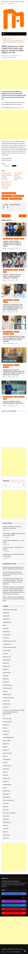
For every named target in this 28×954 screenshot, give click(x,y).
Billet (4, 625)
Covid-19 (5, 650)
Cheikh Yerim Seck (18, 107)
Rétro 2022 (5, 797)
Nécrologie (5, 759)
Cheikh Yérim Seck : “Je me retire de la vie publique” (19, 174)
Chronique (5, 634)
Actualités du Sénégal (7, 57)
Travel (4, 831)
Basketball (5, 622)
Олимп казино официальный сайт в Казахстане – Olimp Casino (12, 527)
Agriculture (5, 615)
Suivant (21, 215)
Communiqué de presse (8, 641)
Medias (4, 743)
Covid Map (21, 1)
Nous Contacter (5, 1)
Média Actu (4, 886)
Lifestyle (5, 734)
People (4, 775)
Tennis (4, 825)
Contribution (6, 644)
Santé (4, 806)
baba (5, 248)
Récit (4, 787)
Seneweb (5, 198)
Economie (5, 666)
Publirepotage (6, 784)
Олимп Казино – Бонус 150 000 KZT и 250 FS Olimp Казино (13, 555)
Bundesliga (5, 631)
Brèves (4, 628)
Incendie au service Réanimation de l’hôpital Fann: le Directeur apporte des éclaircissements (13, 712)
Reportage (5, 794)
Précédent (7, 215)
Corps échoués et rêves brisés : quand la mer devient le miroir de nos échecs (13, 598)
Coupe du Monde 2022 (8, 647)
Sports (5, 271)
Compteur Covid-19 (14, 1)
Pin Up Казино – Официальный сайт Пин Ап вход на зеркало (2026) (14, 534)
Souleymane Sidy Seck (16, 198)
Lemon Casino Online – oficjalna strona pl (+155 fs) (13, 548)
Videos (4, 838)
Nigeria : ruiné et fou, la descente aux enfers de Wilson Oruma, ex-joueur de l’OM (13, 574)
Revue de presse (7, 800)
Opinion (5, 768)
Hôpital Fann (6, 704)
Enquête (5, 678)
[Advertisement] (14, 74)
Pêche (4, 772)
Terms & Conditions (15, 951)
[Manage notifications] (25, 951)
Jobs (4, 728)
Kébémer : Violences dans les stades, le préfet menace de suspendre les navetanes (12, 276)
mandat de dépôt (19, 195)
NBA (4, 756)
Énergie (5, 675)
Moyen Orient (6, 753)
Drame (4, 663)
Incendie (5, 707)
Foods (4, 691)
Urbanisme (5, 835)
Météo (4, 746)
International (6, 721)
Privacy (3, 951)
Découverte (16, 331)
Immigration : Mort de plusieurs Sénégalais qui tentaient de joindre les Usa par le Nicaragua (14, 592)
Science (5, 809)
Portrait (4, 781)
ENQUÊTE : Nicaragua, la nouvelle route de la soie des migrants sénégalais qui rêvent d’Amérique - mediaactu (13, 588)
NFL (4, 762)
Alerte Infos (5, 619)
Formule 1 (5, 700)
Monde (4, 750)
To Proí (4, 828)
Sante (4, 803)
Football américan (7, 697)
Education (5, 672)
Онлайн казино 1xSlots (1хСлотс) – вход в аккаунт (13, 541)
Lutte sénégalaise (7, 737)
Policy (8, 951)
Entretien (5, 682)
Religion (11, 333)
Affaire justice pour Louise (9, 193)
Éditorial (5, 669)
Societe (14, 57)
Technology (5, 822)
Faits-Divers (6, 688)
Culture (4, 653)
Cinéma (5, 638)
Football (15, 269)
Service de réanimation (8, 812)
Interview (5, 724)
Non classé (5, 765)
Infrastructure (6, 718)
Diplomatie (5, 660)
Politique (5, 302)
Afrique (4, 612)
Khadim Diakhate (6, 55)
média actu (16, 238)
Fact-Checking (6, 685)
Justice (4, 731)
